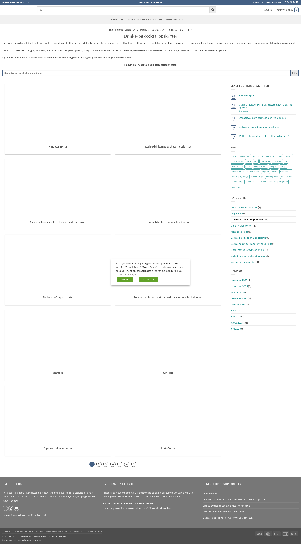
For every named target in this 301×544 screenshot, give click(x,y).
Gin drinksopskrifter (241, 225)
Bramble (58, 372)
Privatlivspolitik (74, 531)
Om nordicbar (94, 531)
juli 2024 (235, 310)
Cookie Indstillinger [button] (126, 274)
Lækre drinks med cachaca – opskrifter (168, 146)
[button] (268, 10)
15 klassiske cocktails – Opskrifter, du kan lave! (58, 222)
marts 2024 (237, 322)
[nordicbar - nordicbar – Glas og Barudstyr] (17, 10)
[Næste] (134, 464)
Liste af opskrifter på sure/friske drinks (251, 243)
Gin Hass (168, 372)
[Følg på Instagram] (288, 2)
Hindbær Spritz (57, 146)
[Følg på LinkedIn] (297, 2)
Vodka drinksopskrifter (243, 261)
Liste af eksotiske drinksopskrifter (249, 237)
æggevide (236, 187)
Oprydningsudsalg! (169, 19)
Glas (130, 19)
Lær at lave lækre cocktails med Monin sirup (262, 117)
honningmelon (238, 171)
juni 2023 (236, 328)
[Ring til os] (294, 2)
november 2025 (239, 286)
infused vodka (253, 171)
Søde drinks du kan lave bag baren (249, 255)
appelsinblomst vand (241, 156)
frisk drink (277, 161)
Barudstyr (117, 19)
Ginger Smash (260, 166)
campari (288, 156)
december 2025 (239, 280)
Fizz (256, 161)
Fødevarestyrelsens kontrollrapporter (23, 540)
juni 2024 (236, 316)
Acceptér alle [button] (148, 279)
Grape (283, 166)
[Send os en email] (291, 2)
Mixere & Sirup (145, 19)
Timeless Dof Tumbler (256, 181)
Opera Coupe (257, 176)
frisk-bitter (265, 161)
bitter (279, 156)
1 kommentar (248, 111)
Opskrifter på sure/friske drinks (247, 249)
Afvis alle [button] (125, 279)
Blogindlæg (237, 213)
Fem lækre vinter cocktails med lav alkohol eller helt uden (168, 297)
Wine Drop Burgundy (278, 181)
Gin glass (274, 166)
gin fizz (248, 166)
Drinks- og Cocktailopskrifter (247, 219)
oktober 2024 (238, 304)
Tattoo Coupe (238, 181)
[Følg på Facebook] (285, 2)
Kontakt (7, 531)
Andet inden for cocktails (244, 207)
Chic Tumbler (237, 161)
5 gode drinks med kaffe (58, 448)
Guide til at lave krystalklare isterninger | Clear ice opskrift (265, 106)
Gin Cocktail (237, 166)
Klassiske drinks (239, 231)
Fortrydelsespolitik (51, 531)
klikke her (165, 508)
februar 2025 (238, 292)
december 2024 (239, 298)
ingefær (265, 171)
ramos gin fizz (272, 176)
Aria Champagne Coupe (263, 156)
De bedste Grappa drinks (57, 297)
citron (248, 161)
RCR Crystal (286, 176)
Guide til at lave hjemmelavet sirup (168, 222)
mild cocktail (285, 171)
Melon (274, 171)
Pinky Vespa (168, 448)
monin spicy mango (240, 176)
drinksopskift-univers (30, 514)
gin (286, 161)
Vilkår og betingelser (26, 531)
